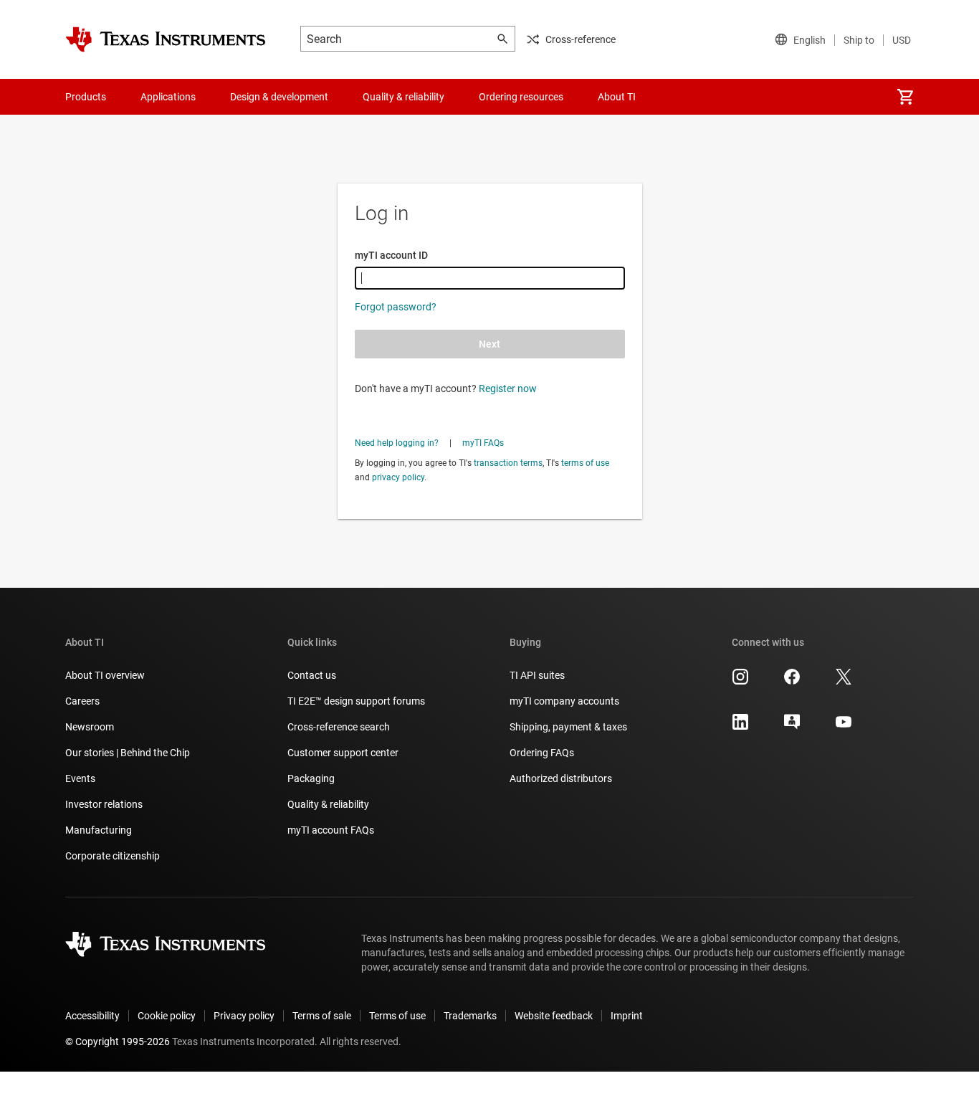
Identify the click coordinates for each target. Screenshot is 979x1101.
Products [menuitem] (85, 97)
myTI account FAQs (330, 830)
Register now (508, 388)
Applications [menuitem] (168, 97)
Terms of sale (321, 1015)
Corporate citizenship (112, 856)
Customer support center (342, 752)
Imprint (627, 1015)
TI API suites (537, 675)
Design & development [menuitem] (279, 97)
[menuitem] (905, 97)
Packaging (311, 778)
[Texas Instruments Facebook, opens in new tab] (792, 681)
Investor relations (104, 804)
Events (80, 778)
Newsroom (89, 727)
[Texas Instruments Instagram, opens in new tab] (740, 681)
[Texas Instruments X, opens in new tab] (843, 681)
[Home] (165, 39)
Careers (82, 701)
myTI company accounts (564, 701)
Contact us (311, 675)
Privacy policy (244, 1015)
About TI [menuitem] (617, 97)
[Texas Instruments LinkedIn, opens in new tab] (740, 727)
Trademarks (470, 1015)
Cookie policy (167, 1015)
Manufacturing (98, 830)
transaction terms (508, 463)
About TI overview (105, 675)
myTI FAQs (483, 443)
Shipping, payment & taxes (568, 727)
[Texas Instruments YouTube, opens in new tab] (843, 727)
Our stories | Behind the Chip (127, 752)
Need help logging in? (397, 443)
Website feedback (554, 1015)
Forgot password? (395, 307)
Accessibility (92, 1015)
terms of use (585, 463)
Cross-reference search (338, 727)
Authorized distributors (561, 778)
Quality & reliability (328, 804)
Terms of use (397, 1015)
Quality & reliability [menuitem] (403, 97)
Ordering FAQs (542, 752)
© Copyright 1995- (117, 1041)
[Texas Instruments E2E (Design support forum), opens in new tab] (792, 727)
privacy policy (398, 477)
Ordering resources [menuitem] (521, 97)
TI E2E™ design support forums (356, 701)
